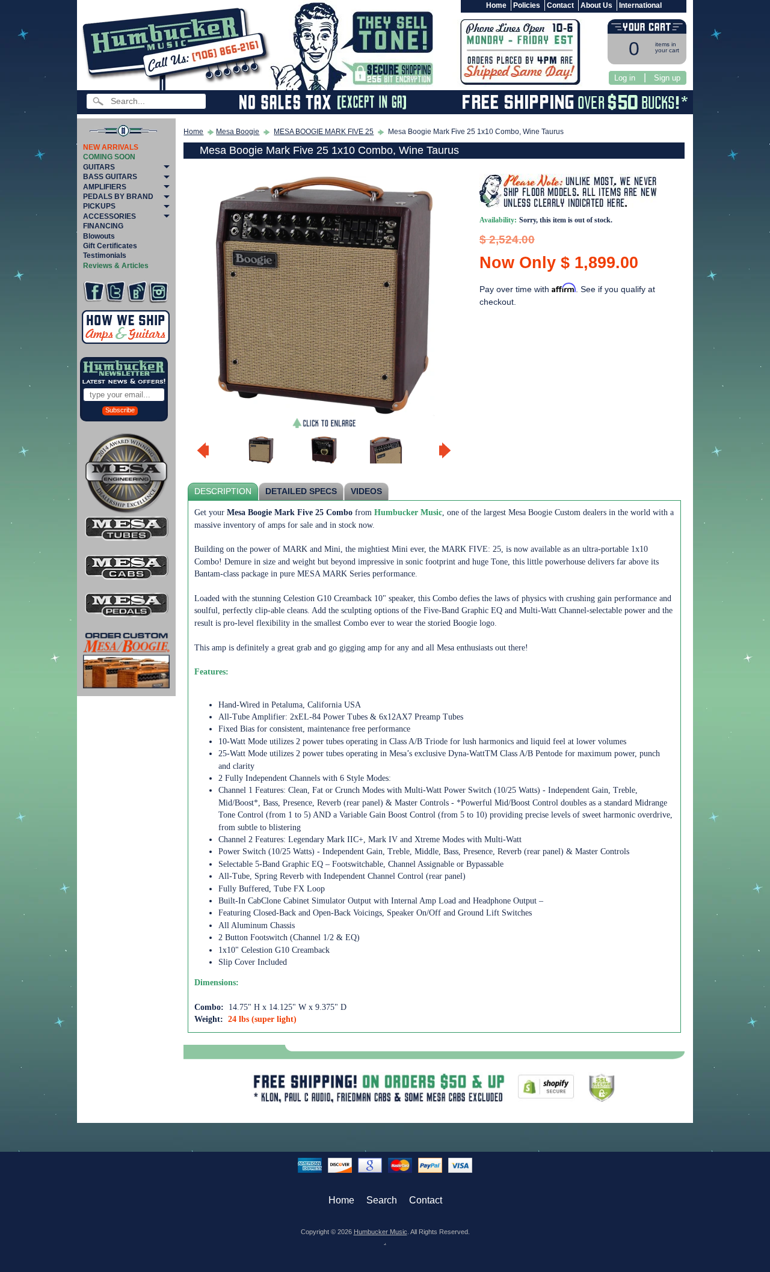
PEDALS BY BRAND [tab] (118, 196)
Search (381, 1200)
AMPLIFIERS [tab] (104, 187)
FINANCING (103, 226)
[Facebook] (93, 292)
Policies (526, 5)
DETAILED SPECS (301, 491)
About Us (596, 5)
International (640, 5)
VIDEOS (366, 491)
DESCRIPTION (222, 491)
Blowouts (99, 236)
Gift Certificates (110, 246)
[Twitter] (115, 292)
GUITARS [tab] (99, 167)
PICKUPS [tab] (99, 206)
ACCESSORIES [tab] (109, 216)
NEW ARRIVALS (110, 147)
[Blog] (137, 292)
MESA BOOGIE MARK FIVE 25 (324, 131)
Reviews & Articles (116, 265)
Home (496, 5)
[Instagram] (158, 292)
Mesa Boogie (237, 131)
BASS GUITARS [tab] (110, 177)
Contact (560, 5)
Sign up (667, 77)
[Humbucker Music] (178, 47)
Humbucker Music (380, 1231)
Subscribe (120, 410)
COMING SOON (109, 157)
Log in (624, 77)
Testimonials (104, 255)
